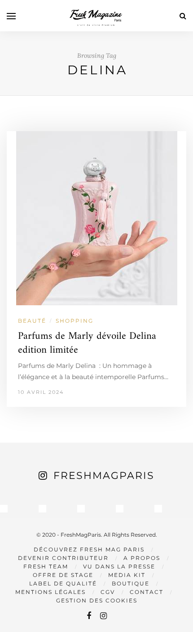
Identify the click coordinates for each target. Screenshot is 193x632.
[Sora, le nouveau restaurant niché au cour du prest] (158, 508)
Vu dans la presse (119, 566)
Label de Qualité (63, 583)
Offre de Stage (63, 575)
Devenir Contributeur (63, 558)
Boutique (130, 583)
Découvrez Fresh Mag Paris (89, 549)
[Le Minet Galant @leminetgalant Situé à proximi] (119, 508)
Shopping (74, 320)
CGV (108, 592)
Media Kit (126, 575)
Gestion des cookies (96, 600)
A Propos (141, 558)
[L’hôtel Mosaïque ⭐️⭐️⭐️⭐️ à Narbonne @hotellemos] (42, 508)
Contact (146, 592)
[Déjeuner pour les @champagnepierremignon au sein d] (81, 508)
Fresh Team (45, 566)
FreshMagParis (103, 476)
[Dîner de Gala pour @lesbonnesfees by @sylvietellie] (4, 508)
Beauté (32, 320)
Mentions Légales (50, 592)
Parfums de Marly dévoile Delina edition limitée (87, 343)
